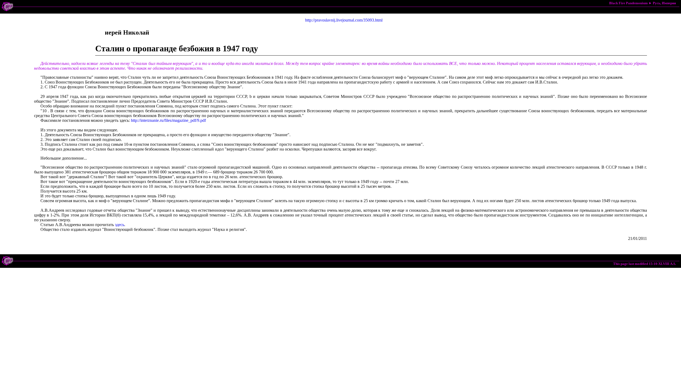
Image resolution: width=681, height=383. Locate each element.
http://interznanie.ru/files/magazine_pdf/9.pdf (168, 120)
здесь (119, 224)
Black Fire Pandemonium (628, 3)
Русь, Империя (664, 3)
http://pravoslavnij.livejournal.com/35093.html (344, 20)
